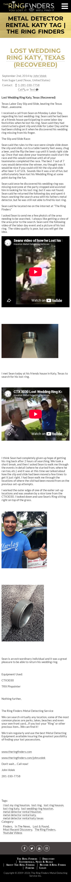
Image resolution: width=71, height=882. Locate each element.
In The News (22, 826)
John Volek (40, 75)
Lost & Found (41, 826)
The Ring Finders (45, 829)
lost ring (36, 805)
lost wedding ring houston (37, 808)
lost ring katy (11, 808)
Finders (7, 826)
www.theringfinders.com (17, 751)
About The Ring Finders (20, 864)
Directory (48, 858)
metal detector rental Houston (22, 811)
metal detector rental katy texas (23, 818)
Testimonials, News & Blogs (36, 861)
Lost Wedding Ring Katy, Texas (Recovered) (35, 57)
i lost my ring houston (16, 805)
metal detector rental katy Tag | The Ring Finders (36, 25)
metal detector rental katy (19, 815)
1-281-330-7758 (29, 85)
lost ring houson (53, 805)
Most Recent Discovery (17, 829)
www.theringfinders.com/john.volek (23, 757)
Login (42, 867)
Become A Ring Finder (53, 864)
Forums (30, 867)
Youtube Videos (12, 832)
